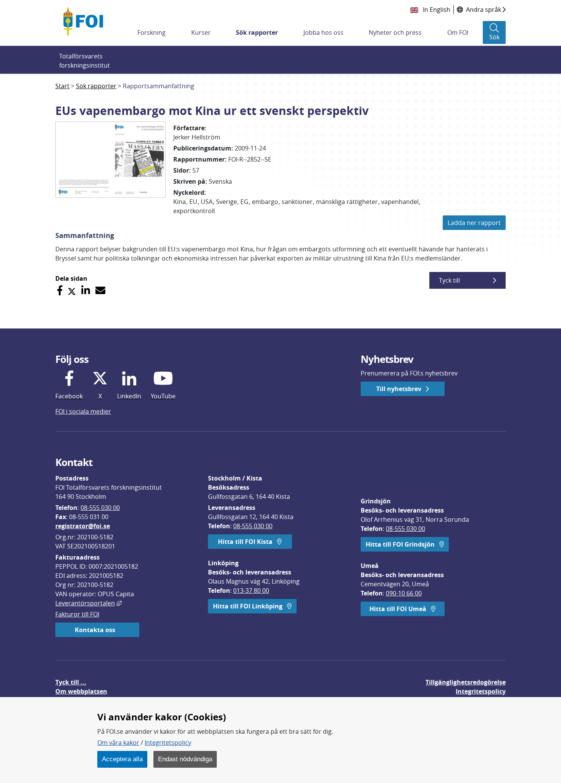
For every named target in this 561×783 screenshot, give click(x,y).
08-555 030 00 (100, 507)
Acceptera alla (122, 759)
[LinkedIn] (85, 290)
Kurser (201, 32)
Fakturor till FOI (77, 614)
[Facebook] (59, 290)
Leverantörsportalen (88, 603)
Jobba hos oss (323, 32)
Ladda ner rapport (474, 222)
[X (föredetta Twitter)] (72, 290)
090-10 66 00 (404, 593)
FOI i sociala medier (83, 411)
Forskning (151, 32)
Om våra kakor (118, 742)
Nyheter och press (395, 32)
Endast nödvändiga (185, 759)
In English (435, 9)
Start (62, 86)
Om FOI (457, 32)
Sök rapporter (257, 32)
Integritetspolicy (168, 742)
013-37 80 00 (251, 590)
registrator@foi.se (82, 526)
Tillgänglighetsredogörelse (466, 682)
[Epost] (100, 290)
